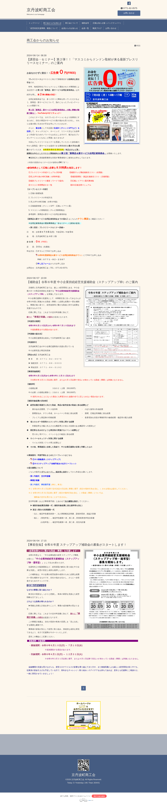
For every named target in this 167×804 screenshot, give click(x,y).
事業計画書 (34, 480)
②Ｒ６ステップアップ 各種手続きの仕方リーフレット (55, 464)
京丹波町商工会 (41, 10)
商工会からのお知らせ (52, 23)
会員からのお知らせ (69, 28)
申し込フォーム (44, 264)
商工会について (71, 23)
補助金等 (85, 23)
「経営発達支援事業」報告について (43, 28)
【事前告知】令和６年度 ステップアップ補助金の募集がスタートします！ (77, 544)
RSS (138, 46)
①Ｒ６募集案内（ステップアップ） (47, 459)
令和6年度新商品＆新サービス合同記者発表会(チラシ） (60, 255)
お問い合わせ (128, 13)
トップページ (34, 23)
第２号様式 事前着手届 (40, 484)
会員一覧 (85, 28)
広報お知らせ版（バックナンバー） (107, 23)
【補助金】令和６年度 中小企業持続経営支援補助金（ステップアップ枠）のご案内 (82, 282)
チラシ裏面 (83, 219)
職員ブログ (97, 28)
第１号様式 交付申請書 (40, 476)
